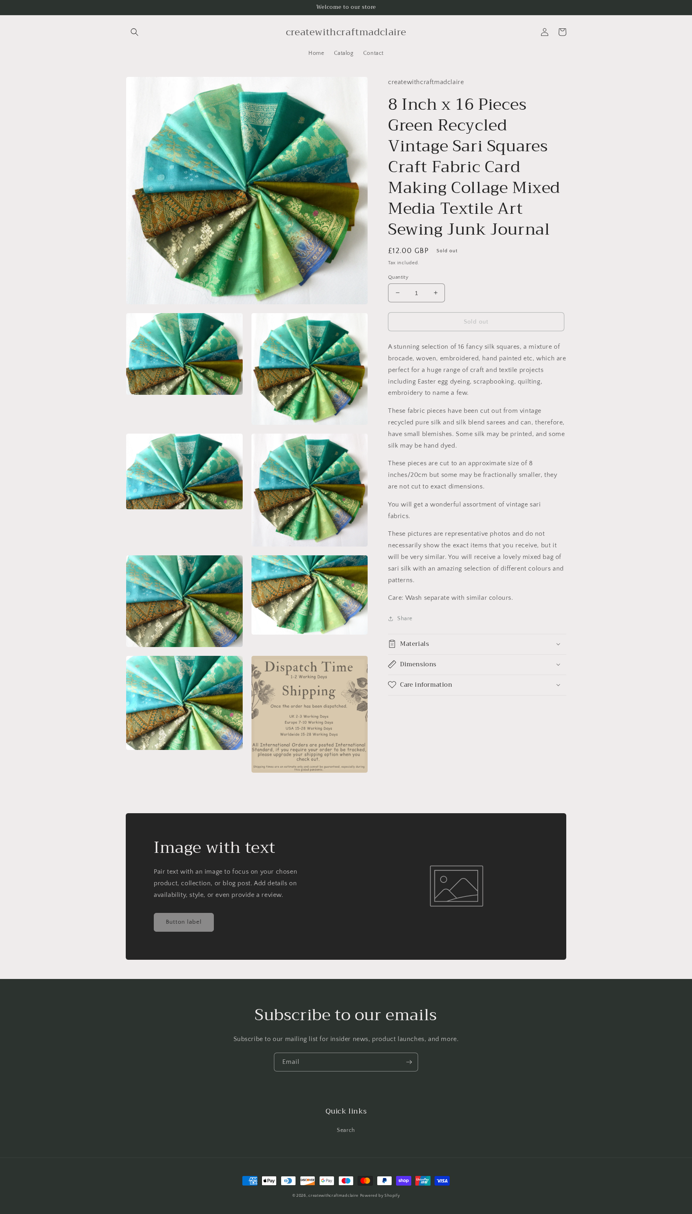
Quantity (398, 276)
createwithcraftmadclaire (333, 1196)
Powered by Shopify (380, 1196)
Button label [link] (184, 922)
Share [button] (404, 618)
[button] (134, 32)
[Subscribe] (409, 1062)
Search (346, 1130)
